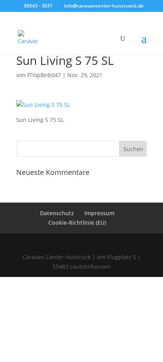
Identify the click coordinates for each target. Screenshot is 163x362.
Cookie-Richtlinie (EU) (77, 222)
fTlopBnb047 (44, 75)
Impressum (99, 213)
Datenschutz (57, 213)
